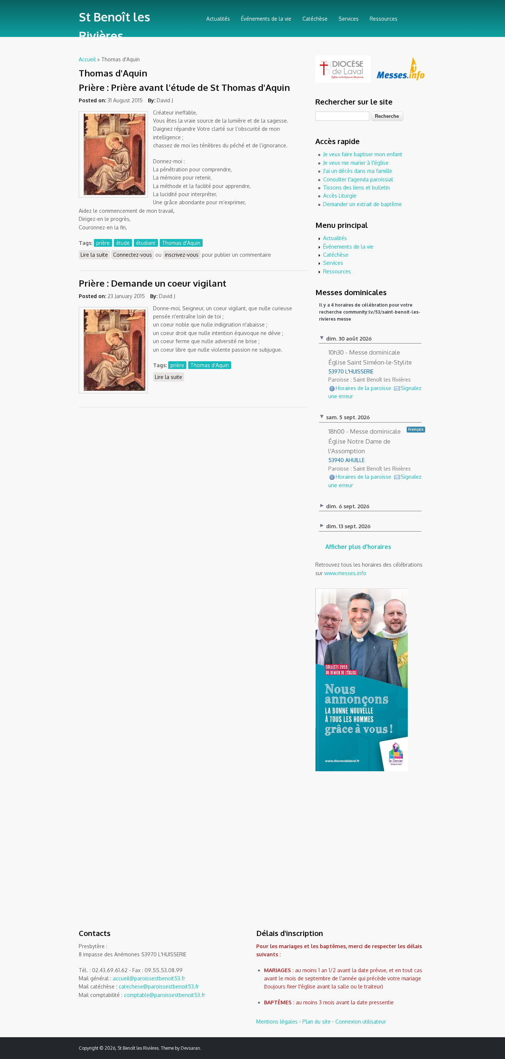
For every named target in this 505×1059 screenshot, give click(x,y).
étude (123, 243)
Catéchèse (315, 19)
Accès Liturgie (339, 195)
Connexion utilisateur (360, 1021)
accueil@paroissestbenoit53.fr (149, 978)
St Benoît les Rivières (114, 26)
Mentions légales (277, 1021)
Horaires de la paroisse (363, 388)
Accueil (87, 59)
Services (349, 19)
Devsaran (190, 1048)
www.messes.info (345, 573)
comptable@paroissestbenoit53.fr (164, 995)
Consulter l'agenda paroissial (358, 179)
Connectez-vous (132, 255)
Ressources (383, 19)
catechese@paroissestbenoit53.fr (159, 986)
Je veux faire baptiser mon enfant (362, 154)
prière (103, 243)
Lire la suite (95, 255)
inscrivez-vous (182, 255)
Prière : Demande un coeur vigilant (152, 283)
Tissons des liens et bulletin (356, 187)
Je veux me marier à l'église (356, 163)
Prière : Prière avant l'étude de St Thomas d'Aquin (184, 87)
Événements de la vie (266, 19)
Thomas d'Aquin (181, 243)
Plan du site (316, 1021)
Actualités (218, 19)
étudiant (146, 243)
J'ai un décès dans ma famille (357, 171)
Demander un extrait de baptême (362, 204)
